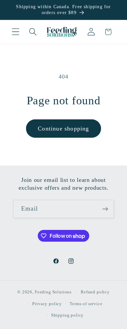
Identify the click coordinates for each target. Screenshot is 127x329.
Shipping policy (67, 315)
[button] (15, 32)
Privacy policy (47, 303)
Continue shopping (63, 128)
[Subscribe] (105, 209)
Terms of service (86, 303)
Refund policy (95, 291)
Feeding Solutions (53, 291)
